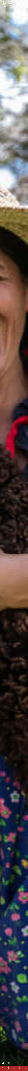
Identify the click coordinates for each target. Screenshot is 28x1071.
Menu (24, 4)
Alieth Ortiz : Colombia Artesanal (8, 4)
